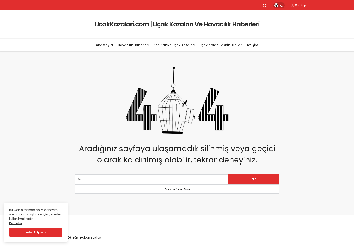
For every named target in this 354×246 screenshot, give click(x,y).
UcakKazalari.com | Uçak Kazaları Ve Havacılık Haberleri (177, 24)
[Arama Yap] (265, 5)
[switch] (279, 5)
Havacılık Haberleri (133, 45)
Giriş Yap (300, 5)
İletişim (252, 45)
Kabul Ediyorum (36, 232)
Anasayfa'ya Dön (177, 189)
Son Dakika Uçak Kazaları (174, 45)
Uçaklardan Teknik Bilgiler (221, 45)
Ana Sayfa (104, 45)
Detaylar (15, 223)
